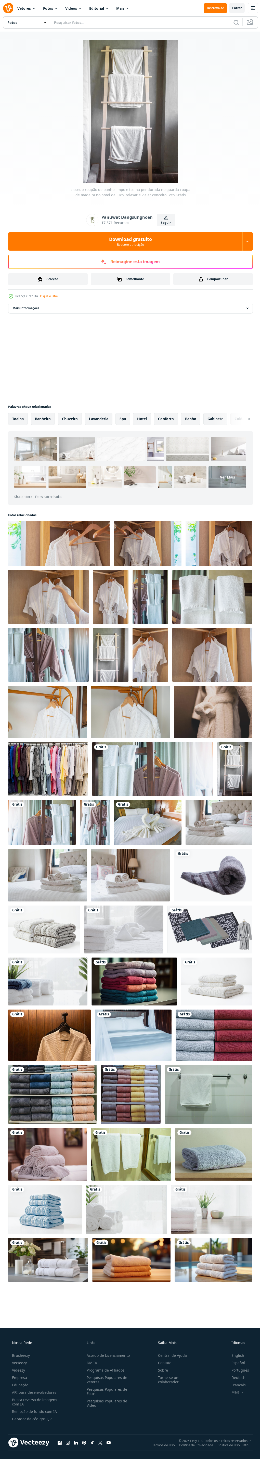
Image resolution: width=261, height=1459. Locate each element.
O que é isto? (49, 296)
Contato (162, 1351)
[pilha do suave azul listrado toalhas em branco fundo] (44, 1199)
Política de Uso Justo (229, 1433)
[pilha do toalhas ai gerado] (132, 974)
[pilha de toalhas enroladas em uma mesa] (125, 1199)
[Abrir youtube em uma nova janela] (109, 1431)
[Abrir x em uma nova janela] (100, 1431)
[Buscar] (232, 22)
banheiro (43, 418)
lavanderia (98, 418)
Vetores (24, 8)
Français (235, 1373)
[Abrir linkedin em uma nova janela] (76, 1431)
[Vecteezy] (8, 8)
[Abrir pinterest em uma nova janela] (84, 1431)
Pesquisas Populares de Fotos (105, 1380)
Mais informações (25, 308)
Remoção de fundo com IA (33, 1400)
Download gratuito (128, 241)
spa (123, 418)
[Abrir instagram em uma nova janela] (68, 1431)
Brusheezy (20, 1343)
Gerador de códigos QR (31, 1407)
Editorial (96, 8)
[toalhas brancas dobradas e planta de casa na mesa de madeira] (209, 1199)
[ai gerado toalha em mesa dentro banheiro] (47, 1248)
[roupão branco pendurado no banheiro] (47, 709)
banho (190, 418)
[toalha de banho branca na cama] (215, 817)
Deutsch (235, 1366)
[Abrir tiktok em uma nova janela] (92, 1431)
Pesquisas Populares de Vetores (105, 1368)
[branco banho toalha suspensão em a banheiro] (205, 1086)
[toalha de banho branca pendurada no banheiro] (129, 1145)
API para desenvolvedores (33, 1380)
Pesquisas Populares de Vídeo (105, 1391)
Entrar (233, 8)
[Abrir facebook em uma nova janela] (60, 1431)
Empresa (19, 1366)
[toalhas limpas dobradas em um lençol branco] (122, 923)
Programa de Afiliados (104, 1358)
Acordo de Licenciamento (106, 1343)
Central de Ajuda (169, 1343)
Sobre (160, 1358)
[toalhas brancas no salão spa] (47, 1145)
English (234, 1343)
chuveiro (70, 418)
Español (235, 1351)
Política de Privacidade (192, 1433)
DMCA (90, 1351)
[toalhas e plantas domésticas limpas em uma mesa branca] (47, 974)
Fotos (48, 8)
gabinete (215, 418)
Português (237, 1358)
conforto (166, 418)
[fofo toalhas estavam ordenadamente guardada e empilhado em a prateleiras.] (211, 1027)
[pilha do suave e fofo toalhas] (43, 923)
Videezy (17, 1358)
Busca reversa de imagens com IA (34, 1390)
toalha (18, 418)
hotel (142, 418)
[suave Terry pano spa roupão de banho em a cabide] (210, 709)
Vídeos (71, 8)
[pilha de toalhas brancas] (213, 974)
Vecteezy (18, 1351)
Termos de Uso (159, 1433)
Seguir (164, 223)
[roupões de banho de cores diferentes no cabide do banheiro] (47, 765)
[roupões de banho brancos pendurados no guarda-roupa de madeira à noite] (48, 1027)
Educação (19, 1373)
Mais (120, 8)
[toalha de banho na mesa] (211, 1145)
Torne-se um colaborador (166, 1368)
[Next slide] (241, 419)
